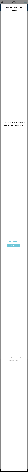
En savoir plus (13, 241)
